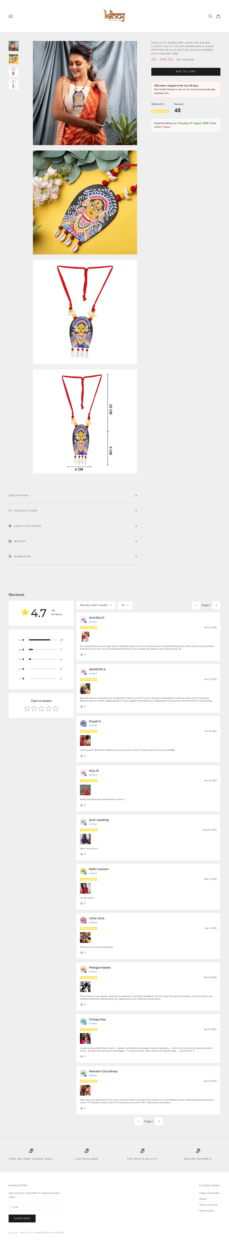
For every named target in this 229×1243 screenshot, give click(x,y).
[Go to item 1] (14, 46)
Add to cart (186, 71)
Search (203, 1199)
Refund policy (207, 1210)
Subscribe (22, 1218)
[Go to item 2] (14, 59)
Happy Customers (209, 1193)
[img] (160, 111)
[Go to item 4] (14, 85)
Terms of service (208, 1204)
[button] (41, 640)
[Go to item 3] (14, 72)
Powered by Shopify (50, 1232)
